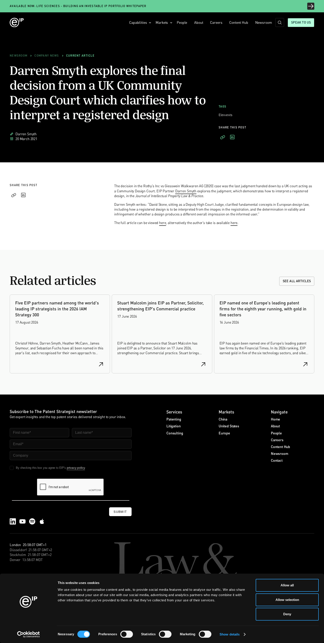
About (198, 22)
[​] (279, 22)
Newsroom (263, 22)
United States (229, 426)
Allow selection (287, 600)
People (182, 22)
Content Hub (238, 22)
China (223, 419)
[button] (139, 22)
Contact (277, 460)
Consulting (174, 433)
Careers (216, 22)
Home (275, 419)
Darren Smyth (185, 191)
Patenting (173, 419)
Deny (287, 614)
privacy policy (76, 467)
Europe (224, 433)
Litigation (173, 426)
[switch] (126, 634)
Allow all (287, 585)
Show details (230, 634)
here (162, 223)
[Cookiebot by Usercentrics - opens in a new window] (28, 634)
